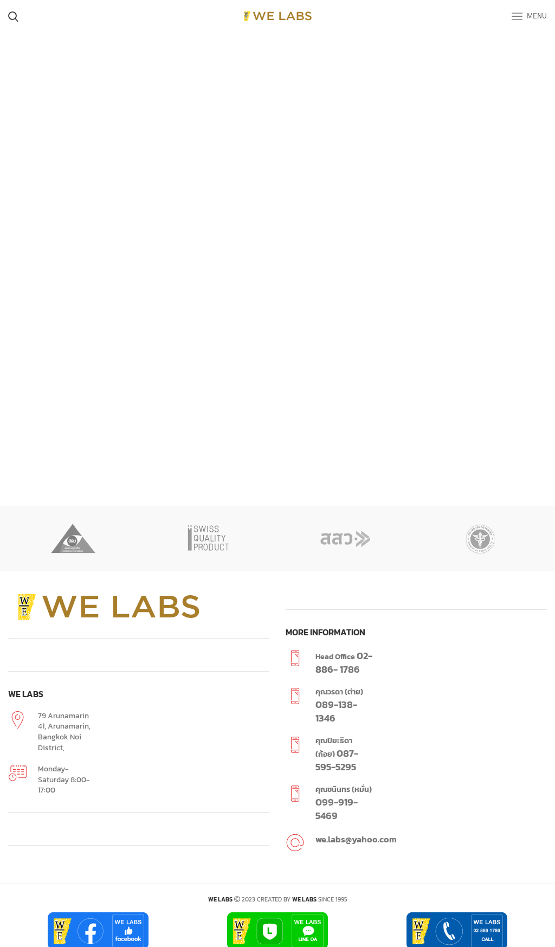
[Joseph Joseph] (482, 539)
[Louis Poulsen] (209, 539)
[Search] (13, 16)
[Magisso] (73, 539)
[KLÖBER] (346, 539)
